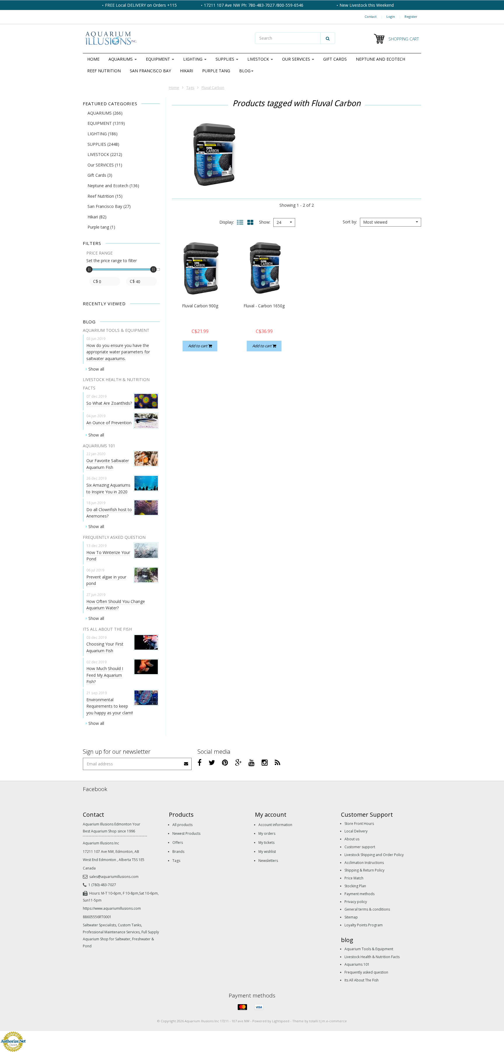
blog (245, 70)
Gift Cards (335, 59)
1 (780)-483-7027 (102, 884)
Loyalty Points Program (363, 925)
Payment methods (359, 893)
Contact (371, 16)
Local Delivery (356, 831)
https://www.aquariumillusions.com (112, 908)
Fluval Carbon (213, 87)
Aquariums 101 (357, 964)
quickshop (199, 284)
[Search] (327, 38)
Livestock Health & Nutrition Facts (372, 956)
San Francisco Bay (150, 70)
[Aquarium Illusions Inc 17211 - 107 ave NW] (166, 38)
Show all (96, 369)
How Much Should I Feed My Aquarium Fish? (104, 675)
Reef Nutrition (104, 70)
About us (351, 839)
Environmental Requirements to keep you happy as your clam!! (109, 706)
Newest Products (186, 833)
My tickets (266, 842)
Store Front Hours (359, 823)
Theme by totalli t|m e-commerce (319, 1021)
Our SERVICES (296, 59)
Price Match (353, 878)
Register (411, 16)
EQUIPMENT (158, 59)
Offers (177, 842)
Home (93, 59)
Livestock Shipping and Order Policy (374, 854)
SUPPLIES (225, 59)
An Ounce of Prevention (109, 422)
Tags (190, 87)
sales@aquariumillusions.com (114, 876)
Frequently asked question (366, 972)
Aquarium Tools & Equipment (368, 948)
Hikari (186, 70)
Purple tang (216, 70)
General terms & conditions (367, 909)
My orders (266, 833)
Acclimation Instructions (364, 862)
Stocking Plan (355, 885)
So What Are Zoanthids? (109, 403)
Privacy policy (355, 901)
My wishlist (267, 851)
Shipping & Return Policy (364, 870)
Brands (178, 851)
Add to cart (198, 345)
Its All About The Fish (361, 980)
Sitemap (351, 917)
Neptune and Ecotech (380, 59)
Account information (275, 824)
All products (182, 824)
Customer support (359, 846)
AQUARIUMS (121, 59)
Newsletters (268, 860)
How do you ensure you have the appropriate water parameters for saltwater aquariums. (118, 352)
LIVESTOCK (258, 59)
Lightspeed (280, 1021)
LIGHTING (193, 59)
